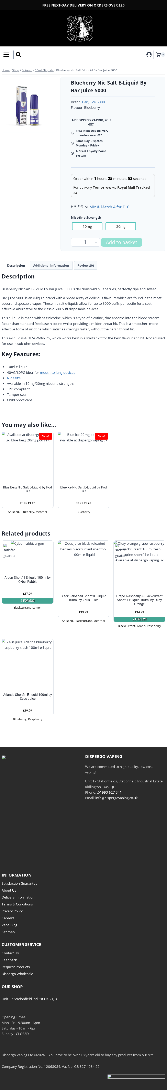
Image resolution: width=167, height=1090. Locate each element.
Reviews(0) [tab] (85, 265)
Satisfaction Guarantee (19, 883)
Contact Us (10, 953)
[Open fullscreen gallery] (51, 126)
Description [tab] (16, 265)
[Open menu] (5, 54)
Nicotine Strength (86, 217)
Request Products (16, 967)
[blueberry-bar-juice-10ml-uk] (29, 104)
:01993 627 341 (109, 792)
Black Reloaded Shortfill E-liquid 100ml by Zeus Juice (83, 598)
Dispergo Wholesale (17, 973)
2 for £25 (139, 619)
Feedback (9, 960)
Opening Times (13, 1017)
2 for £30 (27, 601)
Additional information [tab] (51, 265)
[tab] (30, 126)
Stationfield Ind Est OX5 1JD (35, 999)
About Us (9, 890)
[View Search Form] (18, 54)
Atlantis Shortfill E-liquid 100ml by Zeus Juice (27, 697)
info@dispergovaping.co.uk (116, 797)
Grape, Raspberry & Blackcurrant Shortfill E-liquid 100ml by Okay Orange (139, 600)
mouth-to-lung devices (57, 372)
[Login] (149, 54)
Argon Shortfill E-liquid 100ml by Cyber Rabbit (27, 579)
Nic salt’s (14, 378)
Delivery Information (18, 897)
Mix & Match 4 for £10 (109, 206)
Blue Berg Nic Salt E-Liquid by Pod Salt (27, 489)
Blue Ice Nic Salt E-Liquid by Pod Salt (83, 489)
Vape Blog (9, 925)
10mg (87, 226)
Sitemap (8, 931)
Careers (8, 918)
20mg (120, 226)
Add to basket (121, 242)
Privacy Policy (12, 911)
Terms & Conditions (17, 904)
